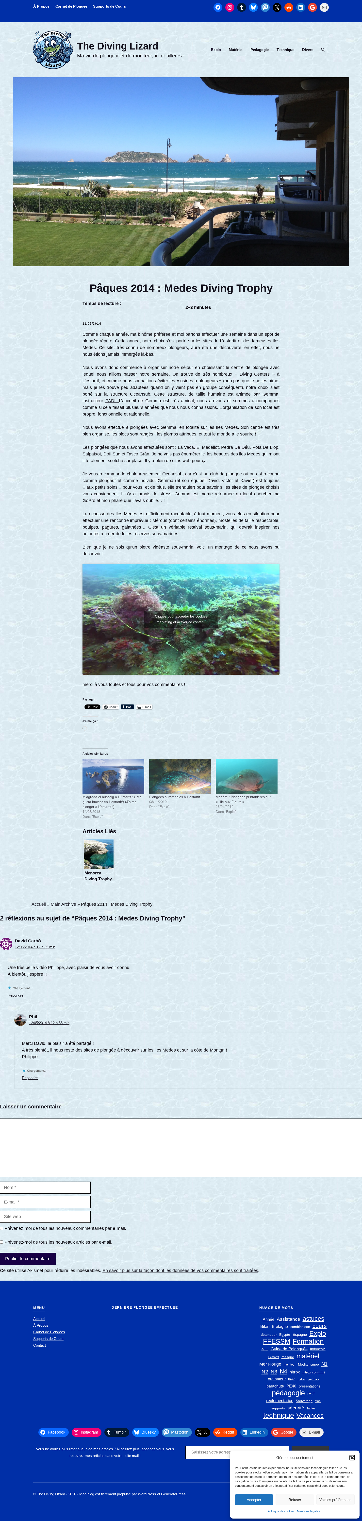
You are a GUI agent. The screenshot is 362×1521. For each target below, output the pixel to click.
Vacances (310, 1415)
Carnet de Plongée (71, 6)
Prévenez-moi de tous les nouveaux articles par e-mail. (58, 1242)
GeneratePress (173, 1494)
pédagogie (288, 1392)
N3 (274, 1372)
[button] (352, 1457)
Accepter (254, 1500)
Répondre (15, 995)
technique (278, 1415)
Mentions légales (308, 1511)
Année (268, 1319)
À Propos (41, 6)
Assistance (288, 1319)
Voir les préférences (335, 1500)
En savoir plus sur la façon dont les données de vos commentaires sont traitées (180, 1270)
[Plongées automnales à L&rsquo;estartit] (180, 776)
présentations (309, 1386)
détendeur (269, 1335)
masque (287, 1357)
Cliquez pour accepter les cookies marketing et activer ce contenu (181, 619)
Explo (216, 50)
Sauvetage (304, 1401)
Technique (285, 50)
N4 (283, 1371)
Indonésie (318, 1349)
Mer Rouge (270, 1364)
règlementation (279, 1400)
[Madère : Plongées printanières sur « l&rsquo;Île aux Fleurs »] (247, 776)
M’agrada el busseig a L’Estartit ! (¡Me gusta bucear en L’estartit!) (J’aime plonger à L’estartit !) (112, 802)
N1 (324, 1364)
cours (320, 1326)
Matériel (236, 50)
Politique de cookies (281, 1511)
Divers (307, 50)
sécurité (295, 1407)
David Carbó (28, 940)
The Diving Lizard (117, 46)
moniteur (290, 1364)
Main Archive (63, 904)
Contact (39, 1345)
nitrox (295, 1372)
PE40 (291, 1386)
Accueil (39, 904)
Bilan (264, 1326)
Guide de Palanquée (289, 1349)
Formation (308, 1341)
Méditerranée (308, 1364)
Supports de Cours (109, 6)
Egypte (284, 1335)
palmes (313, 1379)
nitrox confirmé (314, 1372)
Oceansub (140, 394)
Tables (311, 1408)
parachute (275, 1386)
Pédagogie (259, 50)
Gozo (265, 1349)
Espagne (300, 1334)
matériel (307, 1356)
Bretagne (280, 1326)
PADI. (112, 400)
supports (278, 1408)
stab (318, 1401)
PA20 (291, 1379)
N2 (265, 1371)
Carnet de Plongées (49, 1332)
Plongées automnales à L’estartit (174, 797)
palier (301, 1379)
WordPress (147, 1494)
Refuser (294, 1500)
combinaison (300, 1327)
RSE (311, 1394)
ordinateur (277, 1379)
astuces (313, 1318)
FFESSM (276, 1341)
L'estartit (273, 1357)
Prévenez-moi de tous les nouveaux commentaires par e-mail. (65, 1228)
